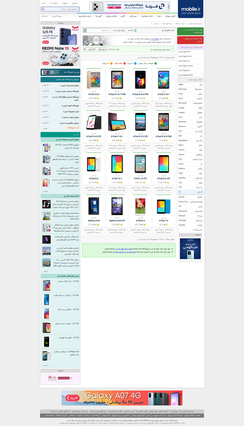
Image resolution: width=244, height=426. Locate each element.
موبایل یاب (174, 411)
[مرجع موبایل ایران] (190, 8)
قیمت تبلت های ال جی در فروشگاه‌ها (192, 31)
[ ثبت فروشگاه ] (73, 127)
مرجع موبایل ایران (195, 23)
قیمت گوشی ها (141, 411)
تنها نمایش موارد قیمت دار (160, 49)
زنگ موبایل (106, 415)
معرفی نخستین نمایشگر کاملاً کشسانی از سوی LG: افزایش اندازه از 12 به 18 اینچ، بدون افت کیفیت (66, 204)
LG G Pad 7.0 (184, 61)
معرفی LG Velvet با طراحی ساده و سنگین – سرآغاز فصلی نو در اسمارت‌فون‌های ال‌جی (65, 182)
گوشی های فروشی (115, 411)
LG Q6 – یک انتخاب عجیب (68, 281)
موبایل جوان (74, 117)
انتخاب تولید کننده (195, 79)
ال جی (155, 23)
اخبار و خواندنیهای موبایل (141, 415)
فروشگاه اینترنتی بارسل (70, 91)
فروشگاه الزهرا (73, 105)
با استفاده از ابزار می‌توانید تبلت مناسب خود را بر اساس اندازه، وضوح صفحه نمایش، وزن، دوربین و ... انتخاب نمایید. (146, 40)
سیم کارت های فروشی (80, 411)
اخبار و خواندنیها (85, 16)
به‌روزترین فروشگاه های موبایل (67, 79)
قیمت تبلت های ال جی (123, 248)
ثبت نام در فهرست (159, 415)
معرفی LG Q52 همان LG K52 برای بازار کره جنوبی (67, 146)
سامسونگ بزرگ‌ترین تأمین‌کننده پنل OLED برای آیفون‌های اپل (67, 238)
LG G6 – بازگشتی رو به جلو (68, 309)
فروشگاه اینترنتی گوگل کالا (69, 97)
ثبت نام (45, 16)
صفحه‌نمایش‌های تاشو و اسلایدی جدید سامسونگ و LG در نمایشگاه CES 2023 (66, 216)
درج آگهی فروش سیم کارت (60, 411)
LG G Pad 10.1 (184, 52)
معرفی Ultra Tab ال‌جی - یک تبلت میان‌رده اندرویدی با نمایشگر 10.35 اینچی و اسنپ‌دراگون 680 (66, 262)
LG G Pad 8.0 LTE (186, 75)
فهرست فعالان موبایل (192, 415)
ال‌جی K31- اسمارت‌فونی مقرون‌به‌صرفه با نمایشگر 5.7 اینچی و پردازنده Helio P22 (68, 171)
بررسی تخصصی (128, 411)
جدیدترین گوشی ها (186, 411)
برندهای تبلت (167, 23)
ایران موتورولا (74, 111)
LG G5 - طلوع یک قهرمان (69, 337)
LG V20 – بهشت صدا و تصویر (67, 323)
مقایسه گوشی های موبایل (158, 411)
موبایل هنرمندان (72, 85)
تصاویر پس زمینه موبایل (120, 415)
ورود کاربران (56, 16)
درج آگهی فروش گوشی (98, 411)
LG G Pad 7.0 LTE (186, 66)
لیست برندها (180, 23)
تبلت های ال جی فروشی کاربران (193, 40)
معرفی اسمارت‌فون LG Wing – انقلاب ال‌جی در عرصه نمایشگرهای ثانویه (65, 159)
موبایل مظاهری (73, 123)
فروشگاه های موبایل (174, 415)
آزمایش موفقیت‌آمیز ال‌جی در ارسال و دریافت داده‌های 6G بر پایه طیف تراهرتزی (67, 251)
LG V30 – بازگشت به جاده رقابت (66, 295)
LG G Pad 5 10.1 (185, 56)
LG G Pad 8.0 (184, 70)
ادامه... (45, 128)
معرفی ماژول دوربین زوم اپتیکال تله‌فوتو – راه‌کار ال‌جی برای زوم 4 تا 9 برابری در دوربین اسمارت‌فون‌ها (65, 227)
